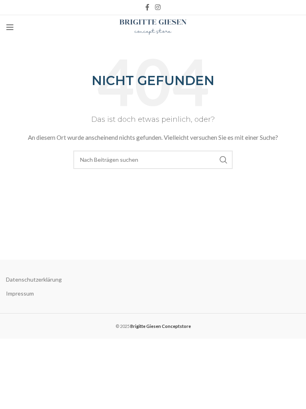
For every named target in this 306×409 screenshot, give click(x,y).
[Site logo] (153, 26)
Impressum (20, 293)
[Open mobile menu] (10, 27)
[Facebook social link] (147, 7)
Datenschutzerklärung (34, 279)
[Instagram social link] (157, 7)
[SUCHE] (223, 160)
